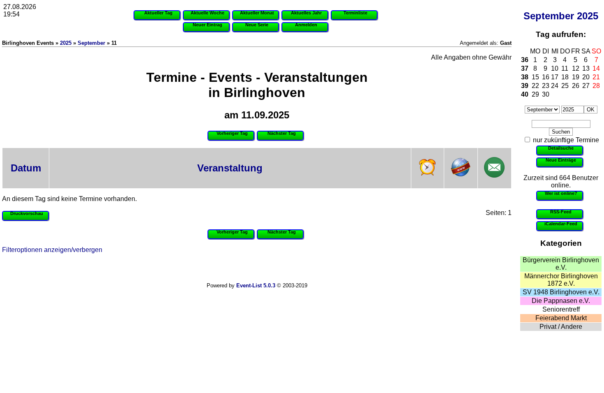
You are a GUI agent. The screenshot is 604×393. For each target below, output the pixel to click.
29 (535, 94)
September (548, 15)
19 (575, 77)
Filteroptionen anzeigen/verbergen (52, 249)
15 (535, 77)
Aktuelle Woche (207, 12)
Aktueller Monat (257, 12)
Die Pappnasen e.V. (561, 300)
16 (545, 77)
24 (554, 85)
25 (565, 85)
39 (524, 85)
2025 (587, 15)
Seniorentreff (561, 309)
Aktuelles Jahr (306, 12)
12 (575, 68)
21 (596, 77)
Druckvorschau (26, 213)
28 (596, 85)
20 (586, 77)
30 (545, 94)
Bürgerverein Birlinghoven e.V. (561, 264)
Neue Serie (256, 24)
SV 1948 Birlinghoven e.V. (561, 292)
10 (554, 68)
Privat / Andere (560, 326)
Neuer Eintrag (207, 24)
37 (524, 68)
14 (596, 68)
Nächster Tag (281, 133)
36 (524, 59)
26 (575, 85)
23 (545, 85)
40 (524, 94)
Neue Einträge (561, 159)
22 (535, 85)
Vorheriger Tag (232, 133)
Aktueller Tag (158, 12)
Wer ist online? (561, 193)
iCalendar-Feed (560, 223)
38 (524, 77)
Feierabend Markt (561, 317)
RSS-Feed (561, 211)
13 (586, 68)
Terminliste (355, 12)
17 (554, 77)
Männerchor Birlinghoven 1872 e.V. (561, 280)
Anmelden (306, 24)
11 (564, 68)
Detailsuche (561, 148)
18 (565, 77)
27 (586, 85)
